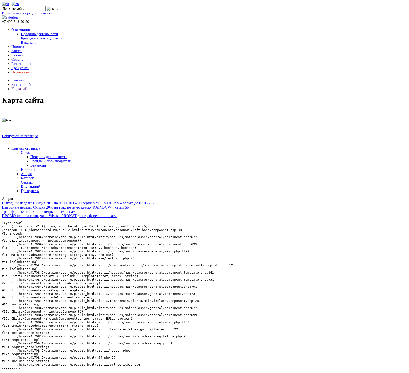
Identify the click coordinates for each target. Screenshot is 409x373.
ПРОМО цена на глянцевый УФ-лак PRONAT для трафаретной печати (59, 216)
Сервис (17, 59)
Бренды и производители (41, 38)
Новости (18, 47)
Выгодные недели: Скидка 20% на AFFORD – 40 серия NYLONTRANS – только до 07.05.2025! (79, 203)
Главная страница (25, 148)
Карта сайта (21, 89)
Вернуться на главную (20, 136)
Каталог (17, 55)
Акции (16, 51)
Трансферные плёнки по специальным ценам (38, 212)
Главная (17, 80)
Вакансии (29, 42)
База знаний (21, 64)
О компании (21, 30)
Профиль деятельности (39, 34)
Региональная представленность (28, 13)
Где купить (20, 68)
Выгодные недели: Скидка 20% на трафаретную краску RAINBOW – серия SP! (66, 207)
